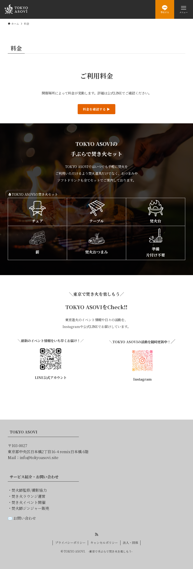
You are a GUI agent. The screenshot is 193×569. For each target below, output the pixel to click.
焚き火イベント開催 (28, 502)
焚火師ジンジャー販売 (30, 508)
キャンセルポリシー (104, 542)
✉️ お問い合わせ (22, 518)
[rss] (96, 534)
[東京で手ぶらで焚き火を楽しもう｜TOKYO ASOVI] (16, 9)
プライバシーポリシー (70, 542)
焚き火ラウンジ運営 (28, 496)
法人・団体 (130, 542)
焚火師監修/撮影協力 (29, 490)
